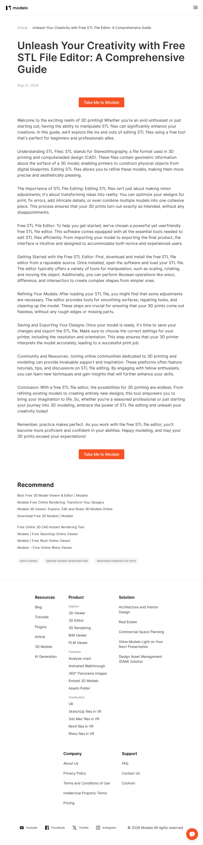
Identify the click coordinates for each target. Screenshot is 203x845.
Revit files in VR (81, 726)
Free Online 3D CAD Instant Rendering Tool (50, 527)
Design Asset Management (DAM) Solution (140, 658)
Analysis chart (80, 658)
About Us (70, 763)
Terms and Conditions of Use (86, 783)
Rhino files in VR (81, 733)
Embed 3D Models (83, 681)
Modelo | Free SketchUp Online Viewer (47, 534)
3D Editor (76, 620)
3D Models (43, 646)
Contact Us (131, 773)
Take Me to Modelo (101, 102)
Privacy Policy (74, 773)
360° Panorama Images (88, 673)
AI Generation (46, 656)
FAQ (125, 763)
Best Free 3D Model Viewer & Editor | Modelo (52, 495)
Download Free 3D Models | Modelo (45, 516)
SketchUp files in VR (85, 711)
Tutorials (42, 617)
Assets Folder (79, 688)
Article (40, 637)
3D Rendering (80, 628)
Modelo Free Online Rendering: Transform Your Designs (60, 502)
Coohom (128, 783)
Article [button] (22, 28)
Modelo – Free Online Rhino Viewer (44, 547)
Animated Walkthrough (87, 666)
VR (71, 704)
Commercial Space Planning (141, 632)
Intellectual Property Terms (85, 793)
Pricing (69, 803)
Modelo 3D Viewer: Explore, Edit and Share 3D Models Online (65, 509)
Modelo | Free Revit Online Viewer (44, 541)
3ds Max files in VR (84, 719)
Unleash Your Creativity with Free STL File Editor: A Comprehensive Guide (91, 28)
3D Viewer (77, 613)
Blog (38, 607)
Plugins (41, 627)
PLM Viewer (78, 642)
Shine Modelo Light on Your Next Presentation (141, 644)
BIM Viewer (78, 635)
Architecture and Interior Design (138, 609)
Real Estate (128, 622)
